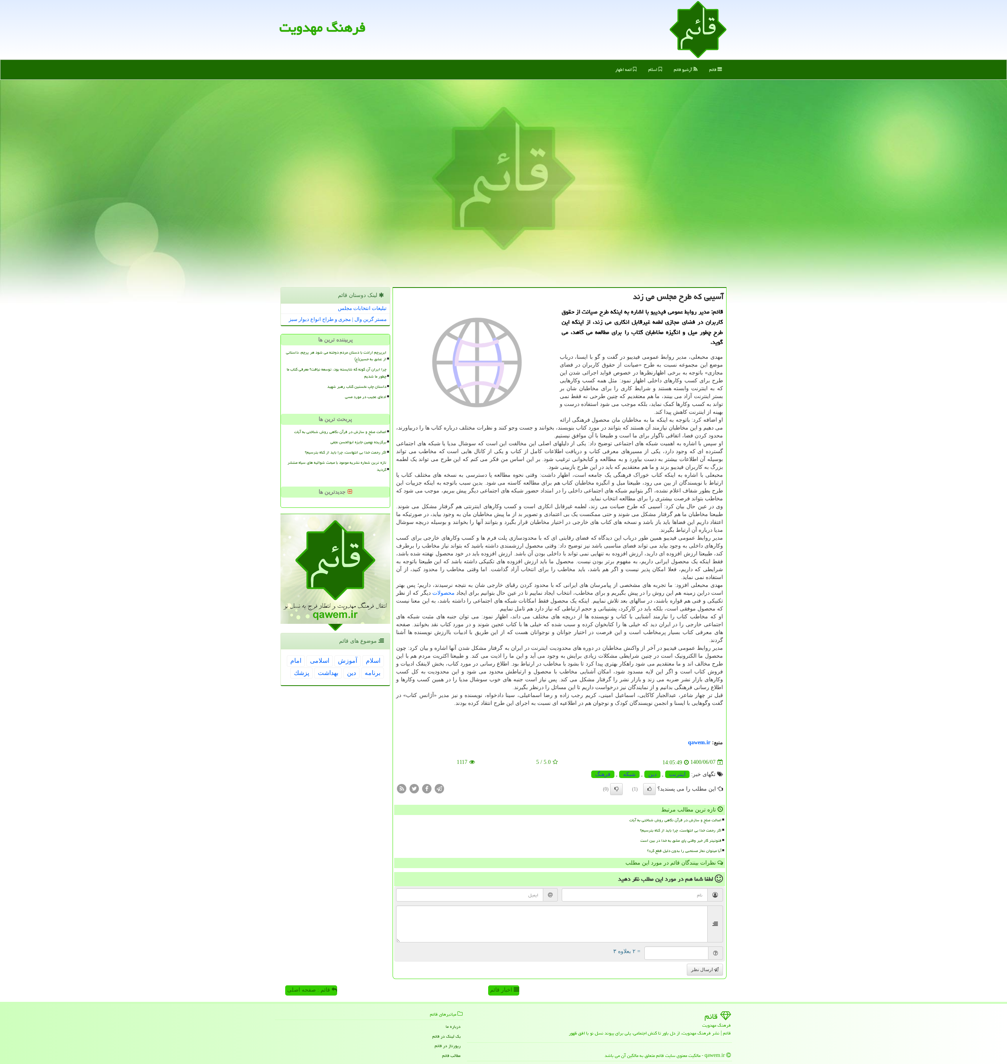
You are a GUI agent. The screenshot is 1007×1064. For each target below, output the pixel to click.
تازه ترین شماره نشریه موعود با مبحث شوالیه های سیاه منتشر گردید (337, 466)
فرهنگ (602, 774)
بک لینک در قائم (446, 1036)
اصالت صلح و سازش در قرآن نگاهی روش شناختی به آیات (675, 820)
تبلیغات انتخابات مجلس (362, 308)
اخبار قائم (502, 990)
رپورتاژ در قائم (448, 1046)
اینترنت (677, 774)
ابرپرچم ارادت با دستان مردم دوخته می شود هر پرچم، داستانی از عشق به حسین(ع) (336, 356)
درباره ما (453, 1026)
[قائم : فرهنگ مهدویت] (698, 29)
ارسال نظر (702, 969)
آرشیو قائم (683, 69)
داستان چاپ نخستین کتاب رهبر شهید (356, 387)
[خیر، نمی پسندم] (616, 789)
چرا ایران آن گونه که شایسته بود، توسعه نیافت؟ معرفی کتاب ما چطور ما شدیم (336, 372)
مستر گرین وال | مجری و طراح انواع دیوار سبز (338, 319)
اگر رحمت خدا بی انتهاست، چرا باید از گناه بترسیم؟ (680, 830)
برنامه (372, 672)
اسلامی (319, 660)
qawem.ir (699, 742)
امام (295, 660)
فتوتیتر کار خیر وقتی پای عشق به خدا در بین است (680, 841)
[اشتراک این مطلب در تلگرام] (439, 788)
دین (652, 774)
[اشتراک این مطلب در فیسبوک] (426, 788)
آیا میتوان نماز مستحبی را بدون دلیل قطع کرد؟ (684, 851)
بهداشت (328, 672)
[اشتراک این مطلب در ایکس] (414, 788)
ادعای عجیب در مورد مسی (365, 397)
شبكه (629, 774)
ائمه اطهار (624, 69)
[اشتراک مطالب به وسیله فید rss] (401, 788)
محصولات (443, 593)
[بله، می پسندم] (649, 789)
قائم (713, 69)
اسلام (653, 69)
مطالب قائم (451, 1055)
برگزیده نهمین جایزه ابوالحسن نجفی (358, 442)
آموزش (347, 660)
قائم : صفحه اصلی (309, 990)
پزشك (301, 672)
